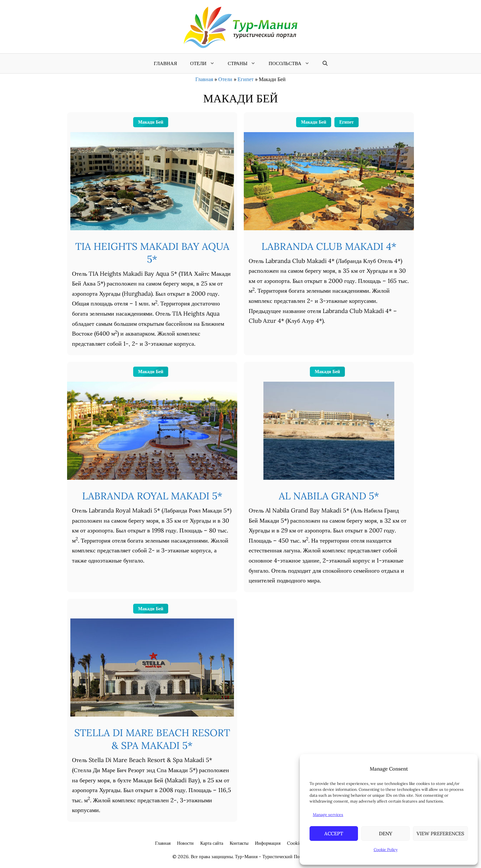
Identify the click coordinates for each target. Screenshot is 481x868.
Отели (198, 63)
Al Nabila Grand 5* (329, 496)
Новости (185, 843)
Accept (333, 833)
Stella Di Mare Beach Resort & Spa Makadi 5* (152, 739)
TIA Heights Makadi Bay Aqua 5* (152, 252)
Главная (165, 63)
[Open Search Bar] (325, 63)
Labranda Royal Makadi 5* (152, 496)
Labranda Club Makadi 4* (329, 246)
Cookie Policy (386, 849)
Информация (267, 843)
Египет (246, 79)
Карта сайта (211, 843)
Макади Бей (150, 122)
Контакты (239, 843)
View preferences (440, 833)
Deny (385, 833)
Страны (237, 63)
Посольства (285, 63)
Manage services (328, 814)
